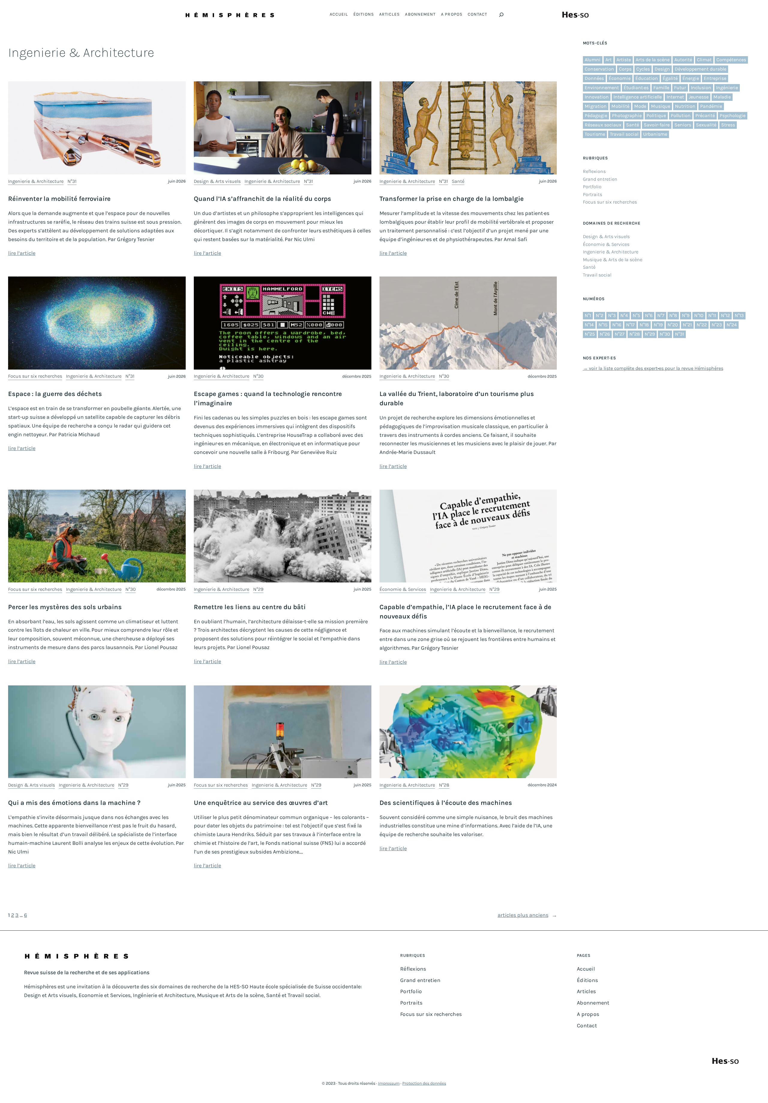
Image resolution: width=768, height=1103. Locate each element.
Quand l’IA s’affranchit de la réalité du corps (262, 199)
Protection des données (424, 1083)
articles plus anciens (527, 915)
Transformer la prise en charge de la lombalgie (452, 199)
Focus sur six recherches (35, 376)
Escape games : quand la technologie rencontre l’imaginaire (268, 398)
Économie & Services (403, 589)
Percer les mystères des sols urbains (65, 607)
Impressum (389, 1083)
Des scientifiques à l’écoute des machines (446, 803)
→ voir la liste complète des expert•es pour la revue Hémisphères (653, 368)
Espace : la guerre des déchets (55, 394)
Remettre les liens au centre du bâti (250, 607)
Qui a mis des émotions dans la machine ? (74, 803)
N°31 (72, 181)
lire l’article (21, 253)
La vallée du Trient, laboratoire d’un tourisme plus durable (457, 398)
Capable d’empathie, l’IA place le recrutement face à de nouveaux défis (465, 611)
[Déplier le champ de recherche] (501, 15)
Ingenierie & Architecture (36, 181)
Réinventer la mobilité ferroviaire (59, 199)
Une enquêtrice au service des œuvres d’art (261, 803)
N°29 (258, 589)
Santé (458, 181)
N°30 (258, 376)
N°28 (444, 785)
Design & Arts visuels (217, 181)
